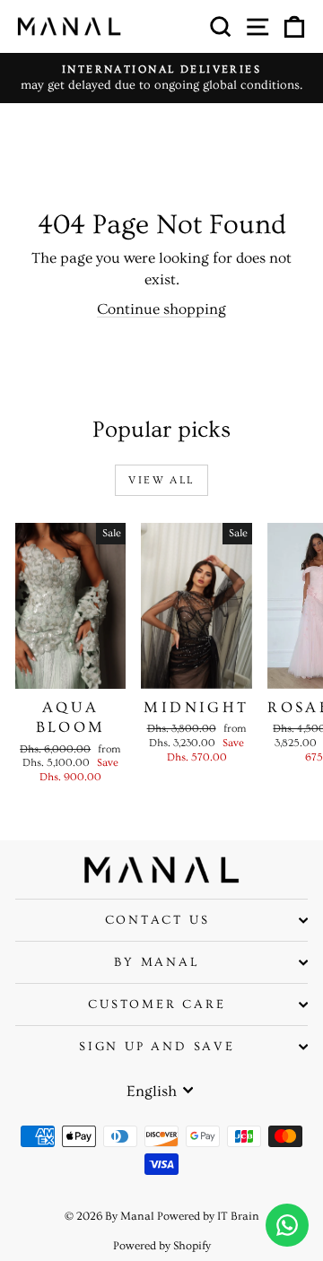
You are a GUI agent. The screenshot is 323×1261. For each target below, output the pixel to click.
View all (161, 480)
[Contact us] (287, 1225)
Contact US (157, 920)
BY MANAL (156, 962)
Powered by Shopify (162, 1245)
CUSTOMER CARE (156, 1004)
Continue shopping (161, 308)
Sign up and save (157, 1046)
